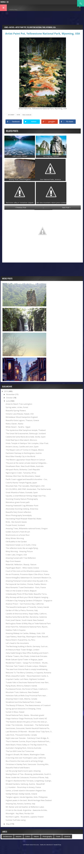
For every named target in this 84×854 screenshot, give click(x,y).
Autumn (18, 836)
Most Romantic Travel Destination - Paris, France (26, 587)
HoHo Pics (13, 9)
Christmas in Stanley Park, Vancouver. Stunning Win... (27, 764)
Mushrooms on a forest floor (18, 535)
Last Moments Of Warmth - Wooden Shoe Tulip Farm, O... (29, 731)
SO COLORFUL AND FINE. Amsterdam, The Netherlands (28, 489)
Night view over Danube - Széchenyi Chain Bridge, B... (27, 738)
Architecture (7, 836)
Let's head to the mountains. (17, 643)
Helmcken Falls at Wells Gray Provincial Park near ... (26, 695)
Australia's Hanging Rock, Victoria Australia (23, 748)
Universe (67, 836)
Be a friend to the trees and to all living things (24, 761)
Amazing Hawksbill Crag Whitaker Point (22, 505)
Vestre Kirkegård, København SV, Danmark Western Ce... (29, 577)
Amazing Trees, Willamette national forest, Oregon (27, 528)
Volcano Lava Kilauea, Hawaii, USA (20, 414)
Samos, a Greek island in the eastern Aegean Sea (26, 790)
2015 (6, 391)
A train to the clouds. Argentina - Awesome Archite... (27, 810)
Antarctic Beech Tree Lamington (19, 404)
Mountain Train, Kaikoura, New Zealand (22, 692)
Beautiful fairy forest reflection (18, 512)
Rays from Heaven (13, 561)
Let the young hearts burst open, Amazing (23, 771)
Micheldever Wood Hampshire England (22, 417)
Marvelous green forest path (18, 502)
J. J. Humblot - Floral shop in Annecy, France (23, 787)
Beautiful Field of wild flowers (18, 767)
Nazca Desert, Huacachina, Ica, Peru (20, 640)
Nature (18, 115)
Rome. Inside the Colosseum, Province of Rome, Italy (27, 777)
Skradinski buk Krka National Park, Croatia (23, 702)
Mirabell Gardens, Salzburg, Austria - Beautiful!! (25, 784)
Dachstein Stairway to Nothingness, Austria (23, 453)
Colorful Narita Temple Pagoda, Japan (21, 482)
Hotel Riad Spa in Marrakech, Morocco (21, 440)
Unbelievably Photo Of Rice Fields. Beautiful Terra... (26, 594)
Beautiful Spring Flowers (16, 410)
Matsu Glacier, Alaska (14, 423)
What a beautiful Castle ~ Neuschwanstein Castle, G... (27, 676)
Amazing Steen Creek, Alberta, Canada (21, 699)
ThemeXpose (57, 844)
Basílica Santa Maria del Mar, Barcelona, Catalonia (26, 617)
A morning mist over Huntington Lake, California (26, 758)
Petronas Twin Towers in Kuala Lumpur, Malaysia (26, 666)
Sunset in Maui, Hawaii (15, 712)
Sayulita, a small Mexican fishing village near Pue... (26, 496)
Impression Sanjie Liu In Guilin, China (21, 545)
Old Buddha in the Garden (16, 541)
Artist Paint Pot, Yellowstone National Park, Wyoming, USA (42, 33)
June (8, 401)
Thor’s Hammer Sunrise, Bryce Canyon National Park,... (28, 741)
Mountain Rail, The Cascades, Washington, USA (25, 486)
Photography (47, 836)
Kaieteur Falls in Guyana (15, 630)
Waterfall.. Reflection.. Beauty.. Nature (21, 564)
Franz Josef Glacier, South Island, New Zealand (25, 620)
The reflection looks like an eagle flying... (22, 548)
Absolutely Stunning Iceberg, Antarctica (22, 509)
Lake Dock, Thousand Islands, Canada (21, 735)
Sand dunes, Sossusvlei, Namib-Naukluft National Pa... (28, 728)
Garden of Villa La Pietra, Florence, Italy (22, 610)
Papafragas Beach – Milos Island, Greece (22, 568)
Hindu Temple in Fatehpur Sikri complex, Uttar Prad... (27, 443)
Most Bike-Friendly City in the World (20, 456)
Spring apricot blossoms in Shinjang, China (23, 708)
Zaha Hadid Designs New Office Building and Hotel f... (27, 653)
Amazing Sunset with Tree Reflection (21, 558)
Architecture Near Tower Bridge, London (22, 649)
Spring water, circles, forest (17, 407)
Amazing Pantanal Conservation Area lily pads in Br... (27, 581)
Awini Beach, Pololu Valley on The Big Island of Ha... (27, 744)
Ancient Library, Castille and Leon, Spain (22, 446)
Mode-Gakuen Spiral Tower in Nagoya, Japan (24, 659)
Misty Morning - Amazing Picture (19, 551)
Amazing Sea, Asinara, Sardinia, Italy (20, 803)
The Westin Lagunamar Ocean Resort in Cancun (25, 460)
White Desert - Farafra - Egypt (18, 427)
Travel (58, 836)
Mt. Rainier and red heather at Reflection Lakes (25, 807)
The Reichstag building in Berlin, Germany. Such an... (27, 646)
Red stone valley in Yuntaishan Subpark (19, 203)
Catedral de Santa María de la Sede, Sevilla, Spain (26, 437)
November (10, 394)
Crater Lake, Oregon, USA (16, 555)
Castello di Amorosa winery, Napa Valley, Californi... (26, 613)
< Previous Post (20, 207)
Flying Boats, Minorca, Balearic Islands (21, 686)
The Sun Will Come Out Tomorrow (20, 751)
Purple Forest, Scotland (15, 525)
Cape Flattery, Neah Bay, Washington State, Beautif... (27, 636)
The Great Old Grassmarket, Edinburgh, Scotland (26, 433)
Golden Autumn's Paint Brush (18, 532)
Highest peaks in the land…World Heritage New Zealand (29, 800)
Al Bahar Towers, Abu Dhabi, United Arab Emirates (26, 656)
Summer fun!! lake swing (16, 820)
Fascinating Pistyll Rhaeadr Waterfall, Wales (23, 518)
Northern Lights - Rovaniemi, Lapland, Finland (24, 817)
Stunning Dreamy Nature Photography (22, 499)
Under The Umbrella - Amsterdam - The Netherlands (27, 725)
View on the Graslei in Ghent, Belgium (21, 591)
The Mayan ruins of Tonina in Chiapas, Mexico (25, 450)
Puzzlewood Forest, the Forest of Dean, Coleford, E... (27, 689)
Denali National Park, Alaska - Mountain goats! (25, 715)
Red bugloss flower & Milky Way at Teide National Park (28, 623)
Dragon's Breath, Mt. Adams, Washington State (25, 754)
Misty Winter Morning (15, 538)
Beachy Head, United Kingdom (20, 179)
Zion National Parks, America (50, 179)
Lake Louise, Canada (19, 156)
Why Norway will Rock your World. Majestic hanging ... (28, 597)
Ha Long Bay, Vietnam (51, 156)
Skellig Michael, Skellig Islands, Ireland (21, 794)
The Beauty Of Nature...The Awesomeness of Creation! (28, 705)
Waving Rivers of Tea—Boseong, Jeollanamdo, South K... (29, 774)
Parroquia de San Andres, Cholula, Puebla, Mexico (26, 584)
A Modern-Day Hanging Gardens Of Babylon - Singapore (29, 600)
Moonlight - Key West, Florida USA (20, 813)
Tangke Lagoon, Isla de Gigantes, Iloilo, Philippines (27, 797)
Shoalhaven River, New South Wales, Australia (24, 466)
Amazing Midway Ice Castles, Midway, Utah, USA (25, 633)
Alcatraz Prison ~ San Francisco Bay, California (25, 604)
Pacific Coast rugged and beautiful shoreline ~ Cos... (27, 479)
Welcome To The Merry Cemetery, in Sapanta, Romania (28, 672)
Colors (27, 836)
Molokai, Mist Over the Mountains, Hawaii (23, 476)
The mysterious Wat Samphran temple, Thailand (26, 430)
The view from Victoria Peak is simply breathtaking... (27, 669)
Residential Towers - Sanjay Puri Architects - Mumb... (27, 663)
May (8, 824)
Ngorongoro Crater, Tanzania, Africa (21, 473)
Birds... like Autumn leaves (16, 522)
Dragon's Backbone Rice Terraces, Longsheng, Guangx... (29, 781)
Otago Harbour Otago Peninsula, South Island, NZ (26, 718)
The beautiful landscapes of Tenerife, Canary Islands (27, 607)
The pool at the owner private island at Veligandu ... (27, 463)
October (9, 397)
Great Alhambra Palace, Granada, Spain (22, 492)
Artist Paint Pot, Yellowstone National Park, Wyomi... (27, 627)
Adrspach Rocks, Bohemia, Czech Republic (23, 469)
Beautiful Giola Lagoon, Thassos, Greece (22, 420)
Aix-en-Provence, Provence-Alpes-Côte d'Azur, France (27, 574)
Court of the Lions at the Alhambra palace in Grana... (27, 571)
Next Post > (66, 207)
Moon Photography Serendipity (19, 515)
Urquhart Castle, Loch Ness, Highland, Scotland (25, 679)
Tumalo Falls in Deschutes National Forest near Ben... (27, 682)
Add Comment (11, 115)
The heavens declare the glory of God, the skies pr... (27, 722)
